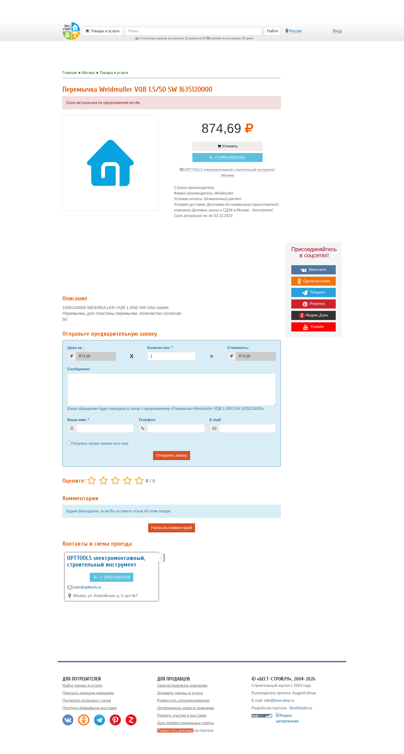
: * (160, 348)
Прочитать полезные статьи (86, 701)
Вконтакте (317, 270)
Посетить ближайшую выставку (89, 708)
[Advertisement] (171, 254)
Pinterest (317, 304)
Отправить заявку (171, 455)
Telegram (317, 292)
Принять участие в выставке (182, 715)
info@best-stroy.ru (279, 701)
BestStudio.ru (301, 708)
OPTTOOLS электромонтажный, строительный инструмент (106, 561)
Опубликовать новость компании (185, 708)
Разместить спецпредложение (183, 701)
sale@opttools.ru (87, 587)
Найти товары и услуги (82, 686)
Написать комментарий (171, 528)
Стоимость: (238, 348)
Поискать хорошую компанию (88, 693)
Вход (337, 31)
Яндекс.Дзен (316, 315)
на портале (186, 730)
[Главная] (71, 31)
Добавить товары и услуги (180, 693)
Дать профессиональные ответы (185, 723)
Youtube (316, 327)
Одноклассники (316, 281)
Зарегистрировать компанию (182, 686)
